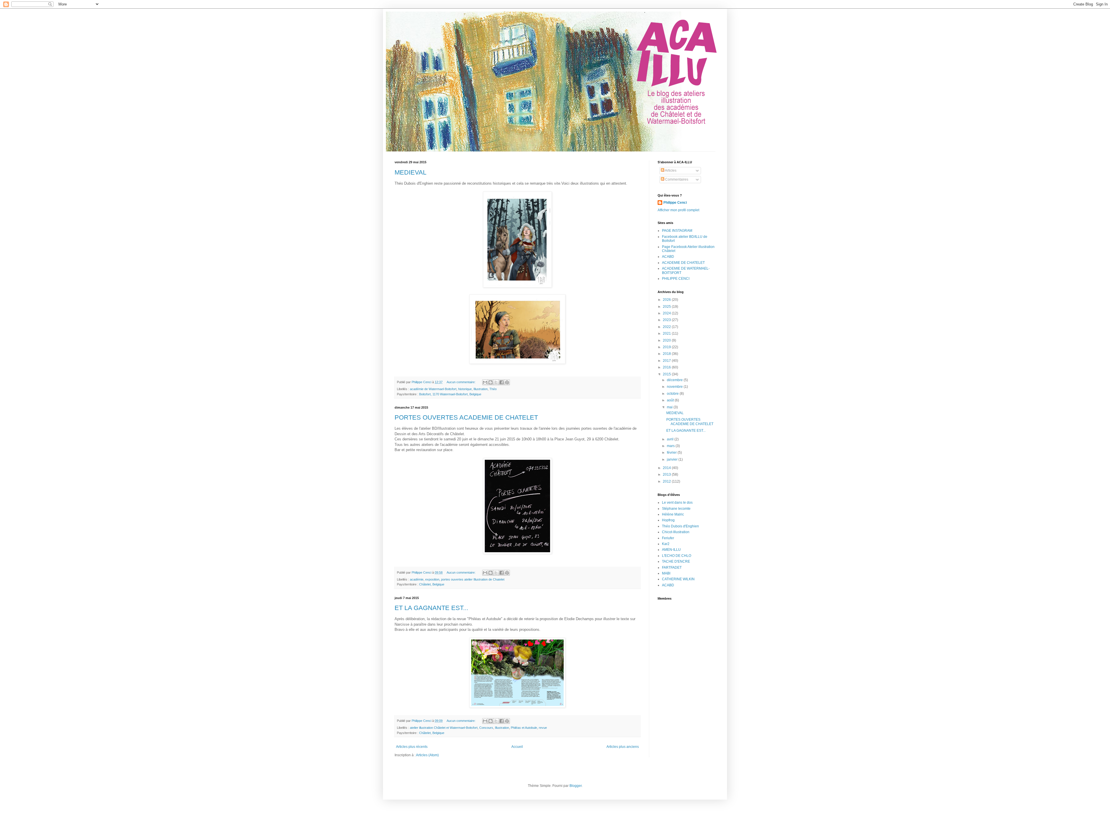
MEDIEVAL (410, 172)
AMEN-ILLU (671, 550)
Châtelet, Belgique (431, 584)
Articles (670, 170)
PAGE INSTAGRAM (677, 231)
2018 (667, 354)
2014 (667, 468)
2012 (667, 481)
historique (465, 389)
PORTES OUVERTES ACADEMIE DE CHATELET (466, 417)
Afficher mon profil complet (678, 210)
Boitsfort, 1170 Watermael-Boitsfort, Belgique (450, 394)
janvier (672, 459)
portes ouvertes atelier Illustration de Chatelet (472, 579)
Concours (486, 727)
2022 (667, 327)
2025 (667, 307)
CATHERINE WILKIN (678, 579)
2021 (667, 333)
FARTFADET (672, 568)
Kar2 (665, 544)
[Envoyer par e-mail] (485, 382)
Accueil (517, 747)
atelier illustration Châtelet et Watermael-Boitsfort (444, 727)
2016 (667, 367)
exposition (432, 579)
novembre (675, 387)
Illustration (480, 389)
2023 (667, 320)
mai (670, 407)
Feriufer (668, 538)
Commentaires (676, 179)
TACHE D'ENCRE (676, 561)
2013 (667, 474)
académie (416, 579)
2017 (667, 361)
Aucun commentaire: (461, 382)
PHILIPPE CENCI (675, 279)
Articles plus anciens (622, 747)
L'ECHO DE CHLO (676, 556)
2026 (667, 300)
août (671, 400)
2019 (667, 347)
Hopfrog (668, 520)
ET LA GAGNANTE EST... (431, 607)
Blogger (575, 786)
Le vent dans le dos (677, 503)
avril (670, 439)
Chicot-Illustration (675, 532)
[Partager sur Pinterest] (507, 382)
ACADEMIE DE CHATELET (683, 263)
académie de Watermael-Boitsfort (433, 389)
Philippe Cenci (675, 203)
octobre (673, 394)
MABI (666, 573)
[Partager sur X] (496, 382)
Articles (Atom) (427, 755)
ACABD (668, 257)
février (672, 453)
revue (543, 727)
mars (671, 446)
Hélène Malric (673, 514)
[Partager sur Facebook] (501, 382)
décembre (675, 380)
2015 (667, 374)
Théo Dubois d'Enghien (680, 526)
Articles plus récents (412, 747)
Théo (493, 389)
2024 (667, 313)
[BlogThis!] (490, 382)
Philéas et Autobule (524, 727)
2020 (667, 340)
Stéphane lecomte (676, 509)
